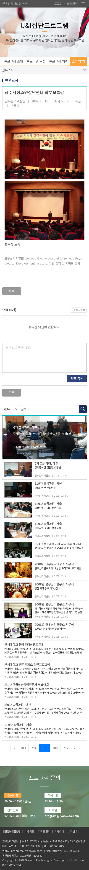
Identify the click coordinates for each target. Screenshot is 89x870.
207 (65, 747)
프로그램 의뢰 (58, 61)
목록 (11, 291)
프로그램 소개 (13, 61)
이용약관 (29, 831)
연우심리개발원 (11, 3)
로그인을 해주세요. (18, 347)
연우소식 (8, 70)
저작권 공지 (44, 831)
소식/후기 (78, 61)
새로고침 (80, 310)
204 (34, 747)
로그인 (58, 3)
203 (23, 747)
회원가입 (72, 3)
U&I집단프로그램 (44, 25)
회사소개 (59, 831)
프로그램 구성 (36, 61)
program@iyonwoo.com (26, 850)
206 (55, 747)
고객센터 (72, 831)
